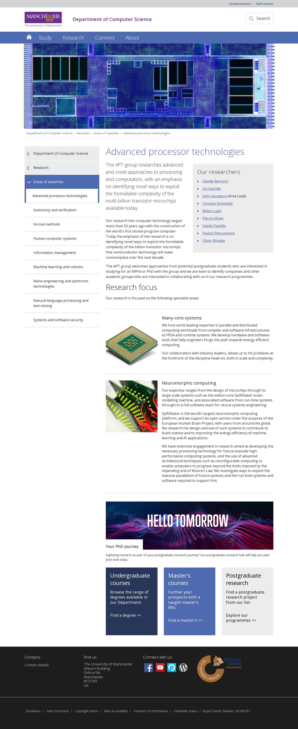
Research (83, 133)
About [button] (132, 37)
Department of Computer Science (49, 133)
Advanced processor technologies (146, 133)
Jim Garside (211, 188)
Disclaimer (33, 711)
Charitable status (186, 711)
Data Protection (57, 711)
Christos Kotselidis (217, 203)
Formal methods (46, 224)
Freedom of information (151, 711)
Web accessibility (116, 711)
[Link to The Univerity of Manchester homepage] (43, 19)
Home (29, 37)
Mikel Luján (211, 210)
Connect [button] (105, 37)
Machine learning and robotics (58, 266)
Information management (54, 252)
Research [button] (73, 37)
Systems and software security (58, 320)
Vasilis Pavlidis (214, 225)
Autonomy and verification (54, 210)
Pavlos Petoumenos (218, 233)
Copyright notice (86, 711)
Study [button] (45, 37)
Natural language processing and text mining (60, 303)
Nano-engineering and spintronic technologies (60, 284)
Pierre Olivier (213, 218)
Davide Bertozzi (215, 181)
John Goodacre (214, 196)
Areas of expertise (106, 133)
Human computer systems (54, 238)
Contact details (37, 665)
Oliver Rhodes (213, 240)
